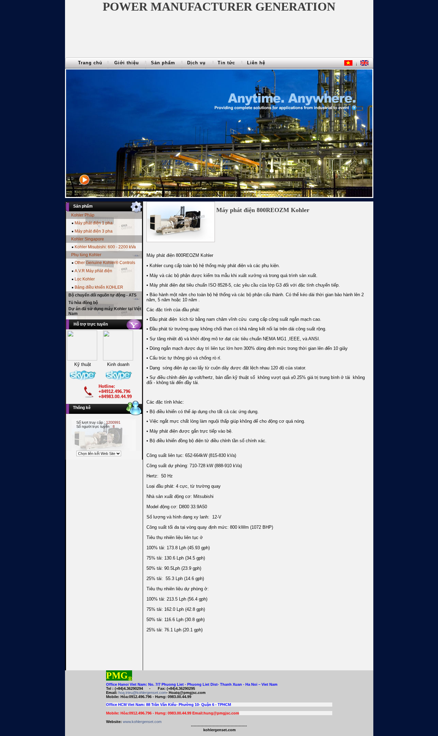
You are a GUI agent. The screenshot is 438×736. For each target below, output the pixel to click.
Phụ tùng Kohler (86, 254)
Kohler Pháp (82, 215)
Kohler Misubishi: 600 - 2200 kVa (105, 247)
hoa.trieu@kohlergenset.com (142, 693)
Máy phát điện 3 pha (94, 231)
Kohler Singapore (87, 239)
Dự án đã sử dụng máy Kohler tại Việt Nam (104, 311)
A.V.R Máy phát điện (93, 270)
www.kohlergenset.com (142, 722)
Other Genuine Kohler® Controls (105, 262)
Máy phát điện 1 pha (94, 223)
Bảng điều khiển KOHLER (99, 287)
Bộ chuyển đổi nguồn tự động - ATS (102, 295)
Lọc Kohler (85, 279)
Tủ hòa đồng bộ (83, 302)
